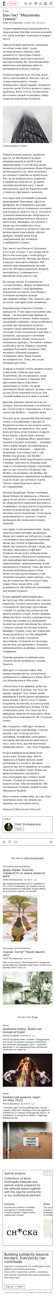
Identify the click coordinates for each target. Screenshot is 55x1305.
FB (23, 1292)
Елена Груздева (11, 1035)
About (20, 1286)
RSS (50, 1292)
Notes (6, 1025)
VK (26, 1292)
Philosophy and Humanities (16, 866)
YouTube (39, 1292)
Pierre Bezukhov (11, 1103)
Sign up (9, 1286)
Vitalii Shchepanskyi (13, 22)
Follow (19, 829)
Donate (12, 3)
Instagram (31, 1292)
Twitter (46, 1292)
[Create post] (35, 3)
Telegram (17, 1292)
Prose (6, 11)
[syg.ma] (4, 3)
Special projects (15, 1173)
